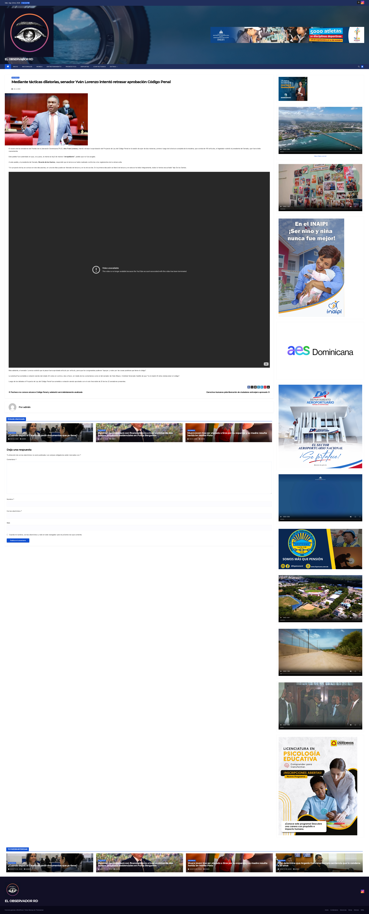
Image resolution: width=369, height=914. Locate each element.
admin (26, 407)
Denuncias (343, 910)
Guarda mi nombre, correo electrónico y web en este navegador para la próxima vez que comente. (45, 535)
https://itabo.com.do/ (320, 156)
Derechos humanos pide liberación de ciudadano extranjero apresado (237, 392)
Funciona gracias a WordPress (14, 910)
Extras (113, 66)
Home (326, 910)
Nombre (10, 499)
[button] (359, 67)
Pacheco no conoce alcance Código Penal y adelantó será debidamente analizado (46, 392)
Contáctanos (99, 66)
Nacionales (27, 66)
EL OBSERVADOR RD (19, 59)
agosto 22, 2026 (16, 869)
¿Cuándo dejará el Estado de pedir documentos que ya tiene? (42, 435)
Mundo (40, 66)
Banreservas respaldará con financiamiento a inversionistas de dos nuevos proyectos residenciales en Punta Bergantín (135, 434)
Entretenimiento (54, 66)
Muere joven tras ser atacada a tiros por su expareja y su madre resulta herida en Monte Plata (227, 434)
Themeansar (40, 910)
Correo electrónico (14, 511)
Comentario (12, 459)
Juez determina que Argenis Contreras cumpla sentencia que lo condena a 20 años (319, 864)
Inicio (15, 66)
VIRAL (362, 910)
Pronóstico (71, 66)
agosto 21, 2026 (196, 869)
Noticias (356, 910)
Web (8, 523)
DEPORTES (85, 66)
